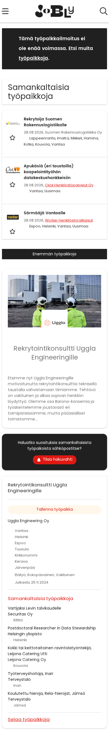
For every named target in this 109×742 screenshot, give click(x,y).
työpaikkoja (33, 58)
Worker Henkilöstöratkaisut (69, 220)
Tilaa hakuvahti (57, 459)
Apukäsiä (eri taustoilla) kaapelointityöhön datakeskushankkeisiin (49, 172)
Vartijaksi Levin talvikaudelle (34, 608)
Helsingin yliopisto (25, 634)
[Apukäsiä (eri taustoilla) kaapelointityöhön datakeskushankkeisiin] (13, 170)
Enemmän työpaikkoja (54, 254)
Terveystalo (19, 679)
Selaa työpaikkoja (29, 719)
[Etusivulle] (54, 11)
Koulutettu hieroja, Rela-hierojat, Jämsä (46, 693)
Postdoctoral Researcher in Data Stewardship (52, 628)
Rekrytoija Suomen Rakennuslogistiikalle (45, 122)
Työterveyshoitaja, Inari (30, 673)
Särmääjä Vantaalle (44, 213)
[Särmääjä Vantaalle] (13, 217)
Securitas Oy (20, 614)
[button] (98, 48)
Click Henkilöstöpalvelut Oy (69, 185)
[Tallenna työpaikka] (13, 137)
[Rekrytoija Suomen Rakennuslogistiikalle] (13, 123)
